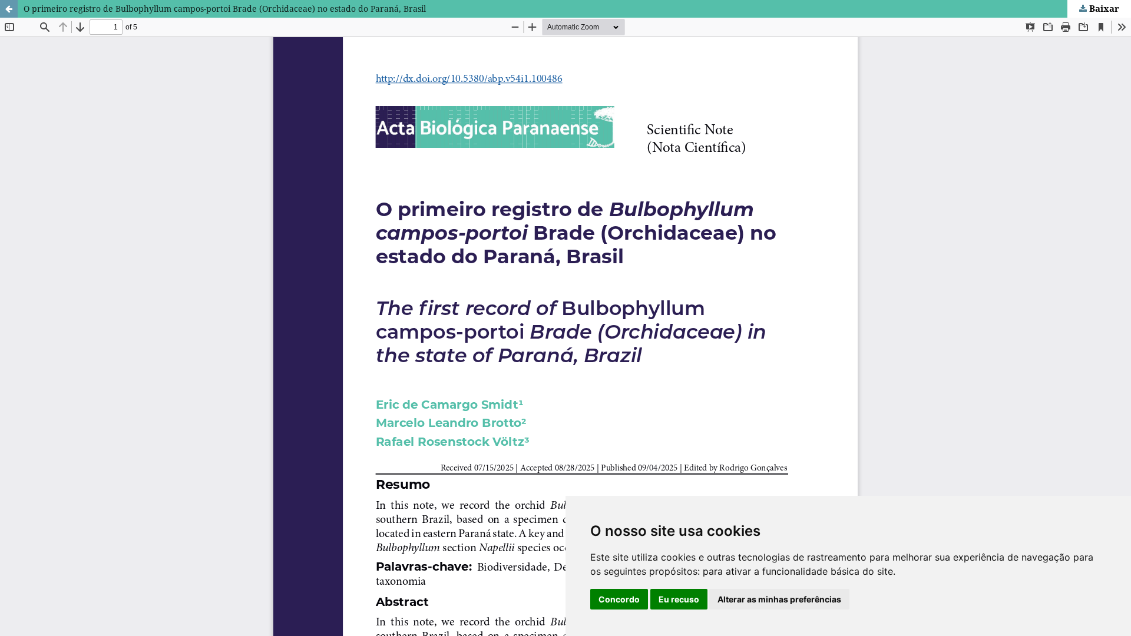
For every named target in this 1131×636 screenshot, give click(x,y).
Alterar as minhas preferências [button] (779, 599)
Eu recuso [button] (679, 599)
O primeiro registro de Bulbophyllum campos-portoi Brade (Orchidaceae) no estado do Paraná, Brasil (225, 8)
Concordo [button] (619, 599)
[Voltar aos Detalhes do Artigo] (9, 9)
